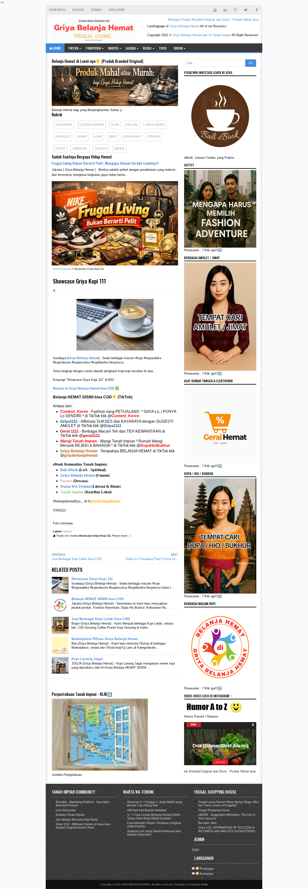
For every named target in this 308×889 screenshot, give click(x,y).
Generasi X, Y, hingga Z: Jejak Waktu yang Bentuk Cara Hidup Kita (154, 803)
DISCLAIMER (117, 10)
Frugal (132, 124)
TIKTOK (73, 48)
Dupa (115, 124)
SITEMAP (96, 10)
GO (251, 63)
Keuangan (132, 136)
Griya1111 (62, 136)
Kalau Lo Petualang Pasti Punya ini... (152, 559)
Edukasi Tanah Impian (70, 815)
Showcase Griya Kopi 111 (92, 579)
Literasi (153, 136)
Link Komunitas (66, 810)
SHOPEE (113, 48)
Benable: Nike (207, 823)
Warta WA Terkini (75, 486)
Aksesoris (63, 124)
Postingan (206, 868)
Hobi (97, 136)
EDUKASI (78, 10)
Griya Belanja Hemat (184, 26)
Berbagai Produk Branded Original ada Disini (183, 19)
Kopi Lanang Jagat (87, 659)
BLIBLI (147, 48)
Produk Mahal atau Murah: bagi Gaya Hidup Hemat (252, 19)
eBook (178, 48)
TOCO (163, 48)
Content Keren (91, 124)
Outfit (60, 148)
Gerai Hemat (155, 124)
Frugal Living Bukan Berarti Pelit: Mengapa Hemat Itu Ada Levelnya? (105, 163)
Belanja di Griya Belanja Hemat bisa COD (83, 388)
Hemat (82, 136)
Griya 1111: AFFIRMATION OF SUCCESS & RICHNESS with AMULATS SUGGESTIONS (226, 829)
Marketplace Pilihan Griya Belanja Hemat (104, 639)
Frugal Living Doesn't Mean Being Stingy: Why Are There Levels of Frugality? (228, 803)
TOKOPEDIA (93, 48)
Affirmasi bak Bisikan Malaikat (146, 810)
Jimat (112, 136)
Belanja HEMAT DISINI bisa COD (97, 599)
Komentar (206, 874)
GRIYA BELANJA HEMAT (135, 884)
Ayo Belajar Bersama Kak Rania (77, 819)
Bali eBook (69, 470)
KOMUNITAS (57, 10)
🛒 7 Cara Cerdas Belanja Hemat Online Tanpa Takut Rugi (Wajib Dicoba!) (153, 816)
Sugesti (101, 148)
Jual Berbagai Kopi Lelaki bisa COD (77, 559)
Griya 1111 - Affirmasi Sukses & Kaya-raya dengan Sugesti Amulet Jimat (83, 826)
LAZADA (131, 48)
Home (56, 48)
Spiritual (80, 148)
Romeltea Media (198, 884)
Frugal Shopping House (214, 810)
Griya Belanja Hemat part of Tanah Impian (202, 35)
